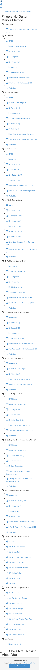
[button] (1, 2)
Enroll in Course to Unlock (19, 666)
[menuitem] (1, 5)
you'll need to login (28, 663)
